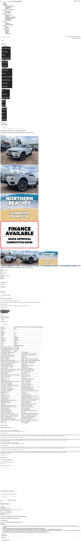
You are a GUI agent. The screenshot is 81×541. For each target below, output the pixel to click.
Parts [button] (4, 21)
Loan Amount (2, 507)
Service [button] (4, 13)
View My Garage (13, 128)
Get (5, 467)
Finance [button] (4, 25)
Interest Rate (2, 513)
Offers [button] (4, 10)
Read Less (6, 455)
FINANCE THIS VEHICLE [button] (5, 539)
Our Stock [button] (5, 5)
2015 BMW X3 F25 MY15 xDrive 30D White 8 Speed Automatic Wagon (16, 132)
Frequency (2, 506)
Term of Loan (2, 512)
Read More (2, 455)
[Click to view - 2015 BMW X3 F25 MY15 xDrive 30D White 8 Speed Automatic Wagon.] (10, 264)
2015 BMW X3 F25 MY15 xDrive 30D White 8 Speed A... (13, 130)
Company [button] (5, 29)
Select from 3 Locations (76, 38)
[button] (40, 524)
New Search (5, 127)
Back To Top (5, 498)
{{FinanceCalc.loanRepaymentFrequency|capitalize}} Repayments (11, 509)
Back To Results (5, 126)
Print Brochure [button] (11, 491)
